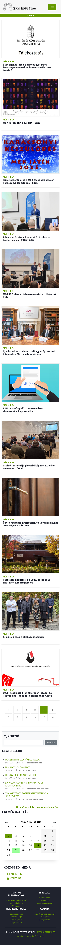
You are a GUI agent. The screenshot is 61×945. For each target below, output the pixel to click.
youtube (15, 878)
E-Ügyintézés (44, 920)
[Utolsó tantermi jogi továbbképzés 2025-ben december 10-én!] (30, 439)
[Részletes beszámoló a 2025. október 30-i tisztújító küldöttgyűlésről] (30, 554)
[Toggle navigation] (52, 7)
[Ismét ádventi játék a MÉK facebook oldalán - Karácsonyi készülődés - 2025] (30, 154)
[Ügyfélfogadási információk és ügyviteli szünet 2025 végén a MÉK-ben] (30, 496)
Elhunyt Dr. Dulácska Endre (21, 775)
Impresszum (16, 922)
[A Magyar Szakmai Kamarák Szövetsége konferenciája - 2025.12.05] (30, 211)
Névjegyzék (45, 917)
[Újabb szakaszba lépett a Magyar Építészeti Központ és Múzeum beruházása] (30, 325)
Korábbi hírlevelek (44, 903)
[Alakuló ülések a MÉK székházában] (30, 611)
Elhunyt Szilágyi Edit (17, 767)
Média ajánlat (16, 920)
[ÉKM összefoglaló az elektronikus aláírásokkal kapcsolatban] (30, 382)
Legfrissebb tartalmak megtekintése (38, 807)
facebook (15, 874)
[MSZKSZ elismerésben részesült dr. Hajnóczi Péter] (30, 268)
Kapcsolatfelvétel (46, 932)
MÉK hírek (8, 61)
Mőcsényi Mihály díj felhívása (22, 759)
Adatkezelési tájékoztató (16, 900)
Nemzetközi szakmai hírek (37, 789)
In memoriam (31, 770)
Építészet (20, 763)
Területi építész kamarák (44, 914)
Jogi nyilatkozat (16, 903)
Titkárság (16, 906)
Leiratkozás (45, 901)
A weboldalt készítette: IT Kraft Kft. (30, 936)
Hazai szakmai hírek (34, 763)
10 (43, 717)
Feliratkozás (44, 898)
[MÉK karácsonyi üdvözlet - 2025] (30, 97)
